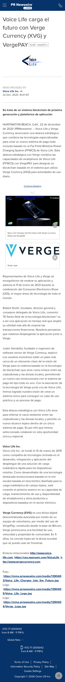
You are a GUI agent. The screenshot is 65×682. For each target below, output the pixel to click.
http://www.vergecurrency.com (32, 559)
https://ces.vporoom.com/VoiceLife (36, 557)
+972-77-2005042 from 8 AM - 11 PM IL (32, 649)
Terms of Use (21, 662)
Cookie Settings (33, 671)
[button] (32, 60)
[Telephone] (60, 5)
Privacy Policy (41, 662)
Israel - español (38, 44)
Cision (38, 676)
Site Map (49, 666)
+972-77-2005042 (12, 629)
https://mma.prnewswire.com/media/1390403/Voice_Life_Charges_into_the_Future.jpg (32, 578)
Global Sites (14, 640)
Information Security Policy (25, 666)
